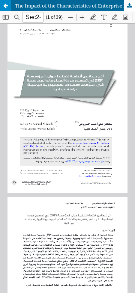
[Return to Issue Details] (5, 5)
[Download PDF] (129, 5)
